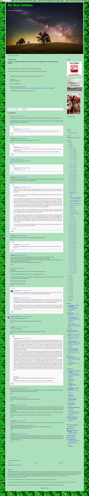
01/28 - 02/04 (72, 267)
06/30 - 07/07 (72, 224)
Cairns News (70, 410)
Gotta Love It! (70, 380)
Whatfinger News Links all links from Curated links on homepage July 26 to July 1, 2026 (74, 442)
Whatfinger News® (72, 439)
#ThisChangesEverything (27, 88)
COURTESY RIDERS (72, 385)
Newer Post (10, 462)
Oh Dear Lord (70, 395)
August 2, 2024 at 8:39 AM (24, 297)
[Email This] (22, 109)
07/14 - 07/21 (72, 220)
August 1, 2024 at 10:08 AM (25, 316)
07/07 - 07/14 (72, 222)
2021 (69, 279)
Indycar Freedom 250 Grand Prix (73, 391)
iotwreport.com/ (71, 357)
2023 (69, 275)
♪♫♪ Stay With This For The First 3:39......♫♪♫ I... (75, 213)
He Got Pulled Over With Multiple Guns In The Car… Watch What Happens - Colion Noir (74, 351)
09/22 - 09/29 (72, 175)
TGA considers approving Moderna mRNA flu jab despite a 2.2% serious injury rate (74, 412)
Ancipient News (71, 426)
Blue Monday (72, 207)
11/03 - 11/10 (72, 163)
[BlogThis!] (23, 109)
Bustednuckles (71, 379)
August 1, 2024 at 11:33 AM (24, 187)
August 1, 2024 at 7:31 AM (21, 138)
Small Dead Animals (72, 330)
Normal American (72, 435)
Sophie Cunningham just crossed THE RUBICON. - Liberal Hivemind (73, 308)
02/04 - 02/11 (72, 265)
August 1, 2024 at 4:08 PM (21, 405)
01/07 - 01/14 (72, 272)
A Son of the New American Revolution (74, 371)
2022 (69, 277)
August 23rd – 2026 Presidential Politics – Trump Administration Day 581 (74, 326)
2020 (69, 281)
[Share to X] (24, 109)
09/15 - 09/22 (72, 177)
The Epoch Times (71, 437)
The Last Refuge (71, 324)
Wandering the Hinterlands (73, 407)
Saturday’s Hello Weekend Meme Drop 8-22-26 (73, 419)
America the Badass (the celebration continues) (72, 433)
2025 (69, 144)
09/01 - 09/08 (72, 181)
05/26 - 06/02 (72, 233)
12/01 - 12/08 (72, 155)
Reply (11, 124)
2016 (69, 288)
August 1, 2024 (31, 90)
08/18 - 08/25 (72, 185)
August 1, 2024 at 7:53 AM (21, 177)
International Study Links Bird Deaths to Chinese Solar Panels (74, 358)
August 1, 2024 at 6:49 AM (19, 116)
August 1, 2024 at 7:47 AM (17, 159)
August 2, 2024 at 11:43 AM (24, 338)
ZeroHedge (70, 446)
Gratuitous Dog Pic (71, 404)
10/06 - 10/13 (72, 171)
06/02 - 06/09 (72, 232)
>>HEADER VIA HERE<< (13, 55)
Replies (13, 126)
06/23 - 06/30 (72, 226)
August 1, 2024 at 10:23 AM (24, 290)
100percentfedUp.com (72, 317)
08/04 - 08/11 (72, 188)
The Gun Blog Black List (73, 349)
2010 (69, 300)
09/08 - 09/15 (72, 179)
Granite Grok (71, 362)
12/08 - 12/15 (72, 153)
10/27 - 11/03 (72, 165)
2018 (69, 284)
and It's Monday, (72, 209)
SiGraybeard (16, 290)
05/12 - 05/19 (72, 237)
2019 (69, 283)
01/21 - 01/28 (72, 268)
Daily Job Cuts (71, 428)
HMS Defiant (71, 384)
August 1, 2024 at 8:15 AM (21, 255)
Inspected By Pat (71, 403)
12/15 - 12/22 (72, 151)
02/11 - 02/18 (72, 263)
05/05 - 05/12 (72, 239)
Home (35, 462)
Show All (80, 366)
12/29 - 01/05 (72, 148)
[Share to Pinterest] (26, 109)
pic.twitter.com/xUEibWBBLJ (47, 88)
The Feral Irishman (20, 5)
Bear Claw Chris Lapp (15, 316)
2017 (69, 286)
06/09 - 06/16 (72, 230)
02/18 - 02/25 (72, 261)
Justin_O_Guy (13, 388)
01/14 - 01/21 (72, 270)
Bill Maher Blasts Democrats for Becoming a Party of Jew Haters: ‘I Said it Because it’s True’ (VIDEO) (74, 344)
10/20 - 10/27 (72, 167)
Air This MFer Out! (71, 399)
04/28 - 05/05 (72, 241)
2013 (69, 294)
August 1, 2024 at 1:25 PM (22, 397)
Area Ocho (70, 394)
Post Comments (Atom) (17, 465)
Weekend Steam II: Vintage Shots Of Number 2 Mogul (73, 337)
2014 (69, 292)
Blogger (46, 488)
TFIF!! (70, 195)
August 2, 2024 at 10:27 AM (21, 433)
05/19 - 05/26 (72, 235)
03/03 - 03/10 (72, 257)
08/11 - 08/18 (72, 187)
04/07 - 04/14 (72, 247)
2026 (69, 142)
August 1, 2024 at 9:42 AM (24, 244)
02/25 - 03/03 (72, 259)
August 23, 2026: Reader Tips (74, 331)
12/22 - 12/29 (72, 150)
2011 (69, 298)
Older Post (61, 462)
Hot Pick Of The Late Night (73, 314)
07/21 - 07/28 (72, 218)
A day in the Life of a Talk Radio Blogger (73, 306)
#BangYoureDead (37, 88)
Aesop (11, 268)
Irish (70, 131)
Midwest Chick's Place (72, 417)
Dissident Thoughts (72, 399)
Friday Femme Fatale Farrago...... (73, 193)
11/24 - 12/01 (72, 157)
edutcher (12, 116)
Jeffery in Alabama (73, 133)
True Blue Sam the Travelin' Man (74, 335)
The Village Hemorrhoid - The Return (73, 388)
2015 (69, 290)
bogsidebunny (13, 397)
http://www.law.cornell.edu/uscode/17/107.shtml (17, 477)
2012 (69, 296)
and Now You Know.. (73, 211)
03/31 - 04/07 (72, 249)
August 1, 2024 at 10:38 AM (24, 168)
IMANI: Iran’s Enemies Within (74, 363)
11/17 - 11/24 (72, 159)
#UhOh (20, 88)
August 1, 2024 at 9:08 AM (18, 268)
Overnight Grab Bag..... (73, 205)
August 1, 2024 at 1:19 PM (22, 388)
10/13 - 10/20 (72, 169)
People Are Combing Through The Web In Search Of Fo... (75, 198)
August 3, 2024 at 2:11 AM (24, 147)
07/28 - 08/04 (72, 190)
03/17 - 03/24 (72, 253)
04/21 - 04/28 (72, 243)
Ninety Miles (70, 313)
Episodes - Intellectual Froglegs (72, 431)
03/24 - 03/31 (72, 251)
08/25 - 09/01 (72, 183)
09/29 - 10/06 (72, 173)
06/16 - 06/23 (72, 228)
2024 (69, 146)
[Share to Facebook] (25, 109)
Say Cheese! (71, 216)
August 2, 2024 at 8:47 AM (21, 420)
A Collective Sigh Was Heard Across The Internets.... (75, 201)
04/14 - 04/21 (72, 245)
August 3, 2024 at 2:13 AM (24, 129)
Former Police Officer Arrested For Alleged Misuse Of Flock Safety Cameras (74, 319)
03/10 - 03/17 (72, 255)
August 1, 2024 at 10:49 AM (21, 327)
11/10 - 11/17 (72, 161)
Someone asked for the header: (75, 203)
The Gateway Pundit (72, 341)
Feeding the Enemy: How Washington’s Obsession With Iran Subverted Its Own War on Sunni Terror (74, 374)
